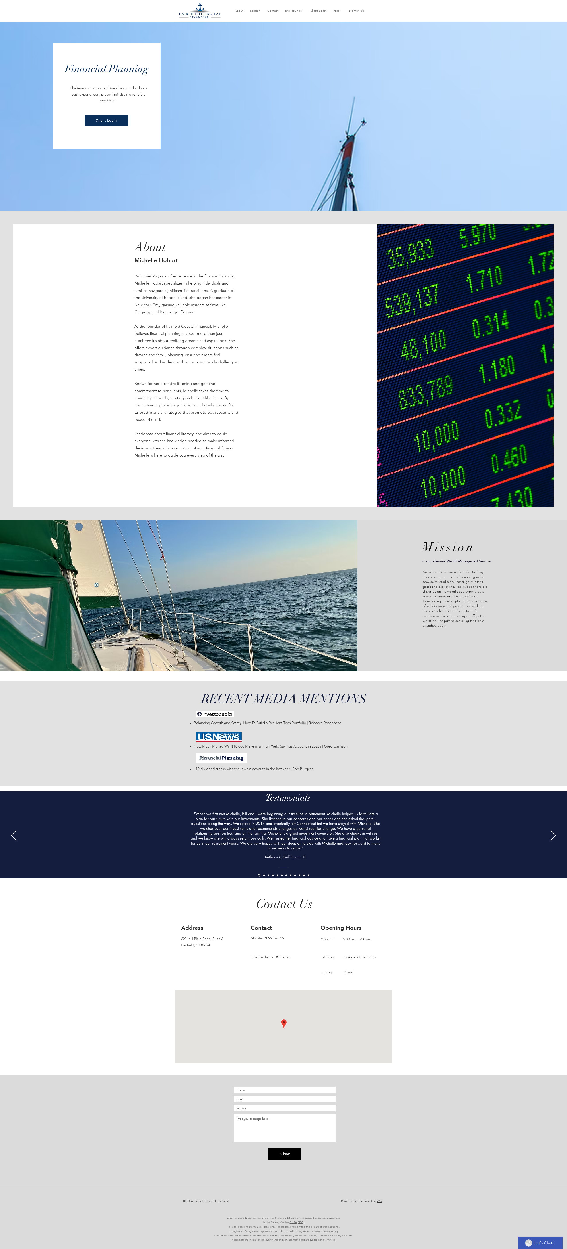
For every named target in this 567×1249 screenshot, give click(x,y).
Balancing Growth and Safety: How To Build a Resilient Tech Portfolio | (251, 723)
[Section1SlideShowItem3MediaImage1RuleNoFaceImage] (264, 875)
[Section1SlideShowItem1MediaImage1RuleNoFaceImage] (259, 875)
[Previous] (13, 835)
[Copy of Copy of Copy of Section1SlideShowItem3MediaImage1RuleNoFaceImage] (273, 875)
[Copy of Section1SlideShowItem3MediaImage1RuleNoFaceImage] (268, 875)
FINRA (293, 1222)
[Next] (553, 835)
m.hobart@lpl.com (275, 957)
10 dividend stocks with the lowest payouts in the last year (242, 769)
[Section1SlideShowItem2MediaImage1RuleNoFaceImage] (295, 875)
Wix (379, 1201)
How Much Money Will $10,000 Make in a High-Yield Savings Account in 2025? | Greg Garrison (271, 746)
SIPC (300, 1222)
